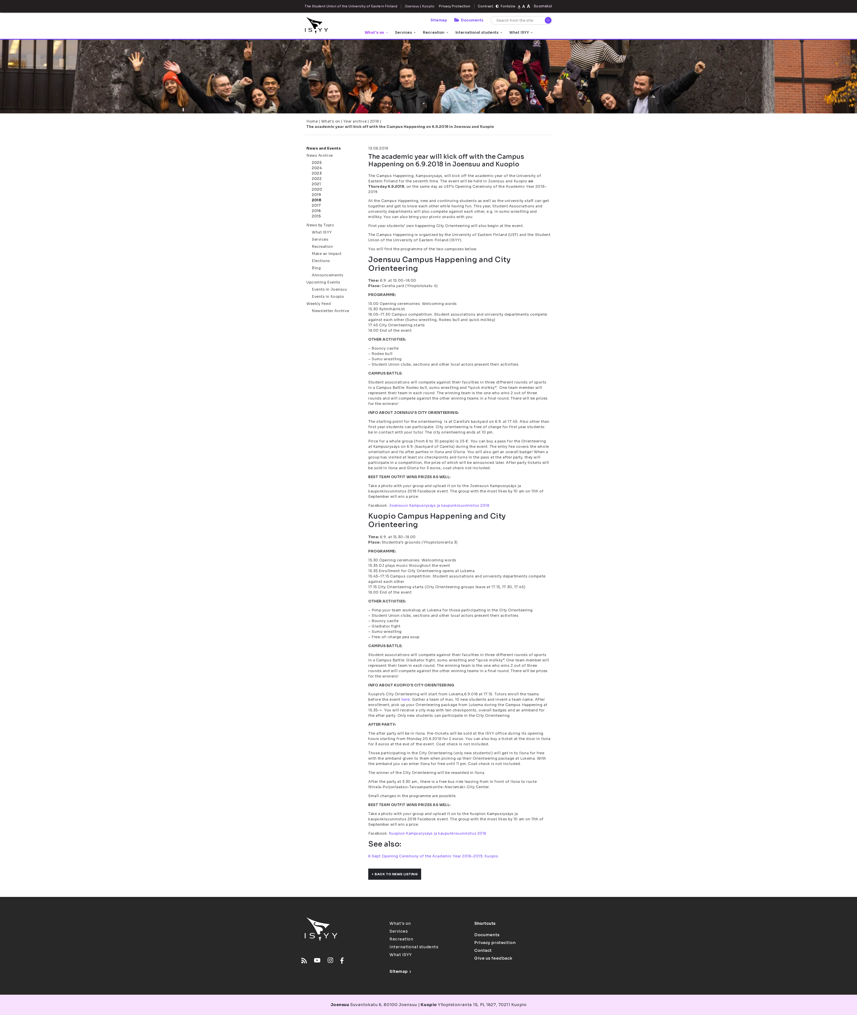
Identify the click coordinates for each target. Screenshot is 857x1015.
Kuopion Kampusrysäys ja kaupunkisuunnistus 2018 (437, 833)
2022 (317, 178)
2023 (317, 173)
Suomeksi (543, 6)
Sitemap (439, 20)
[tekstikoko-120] (528, 6)
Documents (472, 20)
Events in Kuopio (328, 296)
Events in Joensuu (329, 289)
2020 (317, 189)
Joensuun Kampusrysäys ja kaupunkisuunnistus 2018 (439, 505)
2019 (316, 194)
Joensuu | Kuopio (419, 6)
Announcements (327, 275)
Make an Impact (327, 253)
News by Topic (320, 225)
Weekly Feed (318, 303)
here (405, 699)
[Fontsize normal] (519, 6)
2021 (316, 184)
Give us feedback (493, 958)
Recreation (434, 32)
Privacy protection (495, 942)
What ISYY (519, 32)
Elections (321, 260)
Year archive (355, 121)
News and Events (323, 148)
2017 (316, 205)
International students (477, 32)
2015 (316, 216)
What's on (374, 32)
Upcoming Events (323, 282)
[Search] (548, 20)
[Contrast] (497, 6)
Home (312, 121)
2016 (316, 210)
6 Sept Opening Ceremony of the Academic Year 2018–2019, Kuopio (433, 856)
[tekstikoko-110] (523, 6)
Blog (316, 268)
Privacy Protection (454, 6)
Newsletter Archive (330, 310)
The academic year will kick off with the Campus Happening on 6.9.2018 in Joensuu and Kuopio (400, 126)
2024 (317, 168)
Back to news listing (396, 874)
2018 (374, 121)
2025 (317, 162)
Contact (483, 950)
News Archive (319, 155)
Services (403, 32)
